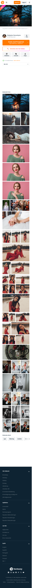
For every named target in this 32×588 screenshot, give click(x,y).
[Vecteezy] (2, 2)
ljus (5, 552)
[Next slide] (25, 552)
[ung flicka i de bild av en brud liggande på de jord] (15, 147)
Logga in (24, 2)
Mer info (6, 63)
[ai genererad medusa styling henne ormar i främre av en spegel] (15, 424)
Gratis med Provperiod (16, 42)
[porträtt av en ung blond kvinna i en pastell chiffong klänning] (6, 218)
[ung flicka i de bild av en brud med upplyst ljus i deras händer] (15, 102)
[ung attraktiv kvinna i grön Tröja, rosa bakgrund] (15, 166)
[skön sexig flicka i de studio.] (6, 439)
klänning (11, 552)
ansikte (19, 552)
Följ (27, 37)
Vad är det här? (17, 60)
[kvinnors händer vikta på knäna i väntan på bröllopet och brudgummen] (15, 244)
